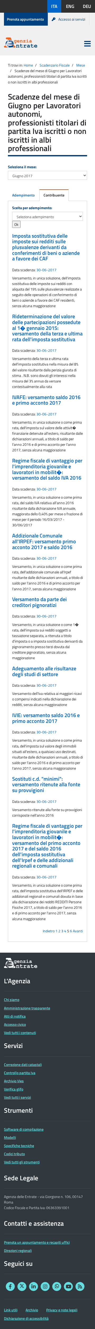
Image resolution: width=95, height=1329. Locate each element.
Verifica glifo (13, 1089)
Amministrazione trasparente (27, 1008)
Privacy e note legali (61, 1310)
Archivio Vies (14, 1081)
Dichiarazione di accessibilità (26, 1318)
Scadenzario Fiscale (55, 65)
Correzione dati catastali (23, 1064)
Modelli (10, 1137)
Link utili (10, 1310)
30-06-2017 (46, 270)
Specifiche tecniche (19, 1145)
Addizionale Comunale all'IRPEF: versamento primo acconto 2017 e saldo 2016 (44, 541)
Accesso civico (15, 1024)
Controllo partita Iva (19, 1072)
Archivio (32, 1310)
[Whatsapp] (56, 1286)
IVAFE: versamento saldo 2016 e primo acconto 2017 (46, 400)
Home (28, 65)
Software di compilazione (24, 1129)
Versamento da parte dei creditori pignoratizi (39, 602)
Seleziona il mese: (22, 167)
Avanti (78, 931)
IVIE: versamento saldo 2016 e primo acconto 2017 (46, 718)
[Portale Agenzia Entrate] (20, 43)
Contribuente (54, 195)
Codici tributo (14, 1154)
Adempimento (23, 195)
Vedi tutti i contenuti (20, 1032)
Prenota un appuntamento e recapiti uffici (37, 1242)
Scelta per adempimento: (32, 207)
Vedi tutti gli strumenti (22, 1162)
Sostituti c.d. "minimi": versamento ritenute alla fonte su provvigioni (46, 784)
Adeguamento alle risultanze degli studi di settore (44, 671)
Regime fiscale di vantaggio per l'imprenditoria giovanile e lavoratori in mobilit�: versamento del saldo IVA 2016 (47, 469)
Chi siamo (11, 999)
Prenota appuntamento (25, 19)
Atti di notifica (15, 1016)
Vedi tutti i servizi (17, 1097)
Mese (80, 65)
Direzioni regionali (18, 1250)
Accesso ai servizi (71, 19)
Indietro (49, 931)
